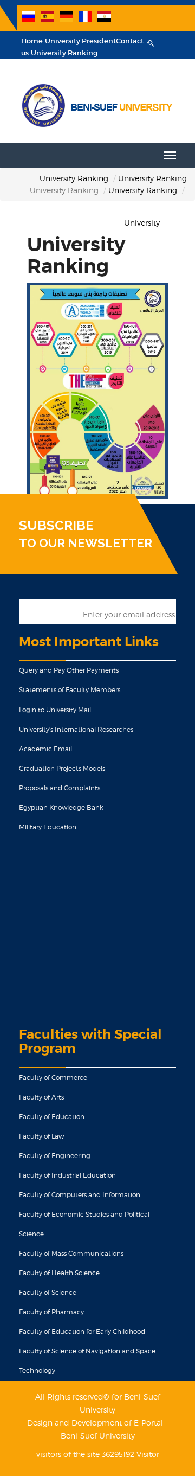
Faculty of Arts (41, 1097)
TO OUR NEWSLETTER (85, 542)
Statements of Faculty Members (69, 690)
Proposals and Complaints (59, 788)
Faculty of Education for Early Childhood (82, 1331)
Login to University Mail (55, 710)
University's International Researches (76, 729)
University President (80, 41)
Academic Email (45, 749)
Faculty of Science (47, 1292)
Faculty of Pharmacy (51, 1312)
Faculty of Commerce (53, 1078)
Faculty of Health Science (59, 1273)
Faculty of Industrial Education (67, 1175)
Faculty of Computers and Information (79, 1195)
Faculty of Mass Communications (71, 1253)
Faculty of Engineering (54, 1156)
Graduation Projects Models (62, 768)
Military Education (47, 827)
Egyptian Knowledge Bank (61, 807)
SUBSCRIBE (56, 526)
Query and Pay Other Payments (69, 670)
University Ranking (64, 52)
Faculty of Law (41, 1136)
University (142, 222)
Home (32, 41)
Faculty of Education (51, 1117)
